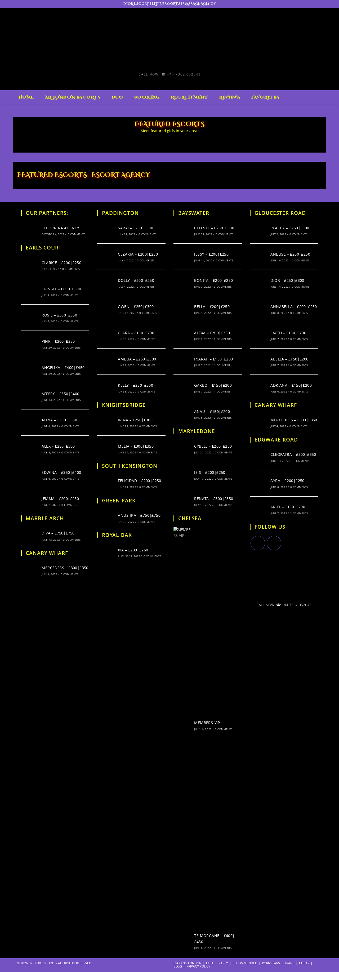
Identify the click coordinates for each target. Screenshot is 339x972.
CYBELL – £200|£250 (213, 446)
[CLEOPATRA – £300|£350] (259, 457)
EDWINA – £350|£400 (61, 472)
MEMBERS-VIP (207, 722)
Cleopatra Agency (60, 227)
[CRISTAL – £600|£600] (30, 291)
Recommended (245, 963)
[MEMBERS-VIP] (182, 725)
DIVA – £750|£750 (58, 533)
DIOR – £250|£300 (287, 280)
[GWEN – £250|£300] (106, 309)
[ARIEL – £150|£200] (259, 510)
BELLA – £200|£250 (212, 306)
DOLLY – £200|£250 (136, 280)
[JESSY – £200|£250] (182, 257)
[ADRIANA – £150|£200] (259, 388)
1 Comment (222, 365)
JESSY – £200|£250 (211, 254)
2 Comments (146, 391)
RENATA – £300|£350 (213, 498)
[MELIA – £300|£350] (106, 449)
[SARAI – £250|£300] (106, 230)
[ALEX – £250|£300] (30, 449)
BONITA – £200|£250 (213, 280)
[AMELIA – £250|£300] (106, 362)
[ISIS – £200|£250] (182, 475)
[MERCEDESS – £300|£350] (30, 570)
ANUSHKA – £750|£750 (139, 515)
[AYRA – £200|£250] (259, 483)
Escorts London (187, 963)
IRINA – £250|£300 (135, 419)
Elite (210, 963)
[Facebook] (274, 543)
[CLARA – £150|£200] (106, 335)
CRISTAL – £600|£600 (61, 288)
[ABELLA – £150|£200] (259, 362)
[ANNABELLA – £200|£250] (259, 309)
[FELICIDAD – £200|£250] (106, 483)
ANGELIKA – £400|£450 (63, 367)
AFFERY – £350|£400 (60, 393)
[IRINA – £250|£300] (106, 422)
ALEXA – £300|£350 (212, 332)
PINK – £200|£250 (58, 341)
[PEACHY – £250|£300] (259, 230)
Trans (289, 963)
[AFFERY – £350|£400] (30, 396)
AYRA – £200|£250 (287, 480)
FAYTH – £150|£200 (288, 332)
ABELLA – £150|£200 (289, 359)
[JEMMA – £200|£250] (30, 501)
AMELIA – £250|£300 (137, 359)
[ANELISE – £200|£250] (259, 257)
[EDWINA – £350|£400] (30, 475)
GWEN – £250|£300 (136, 306)
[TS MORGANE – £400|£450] (182, 941)
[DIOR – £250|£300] (259, 283)
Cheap (304, 963)
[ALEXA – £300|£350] (182, 335)
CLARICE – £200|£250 (61, 262)
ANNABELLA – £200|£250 (293, 306)
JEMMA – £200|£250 (60, 498)
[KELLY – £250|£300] (106, 388)
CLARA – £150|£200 (136, 332)
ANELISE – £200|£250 (290, 254)
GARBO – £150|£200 (213, 385)
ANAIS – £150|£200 (212, 411)
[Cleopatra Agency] (30, 230)
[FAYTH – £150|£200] (259, 335)
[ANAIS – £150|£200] (182, 414)
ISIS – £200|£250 (209, 472)
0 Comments (76, 234)
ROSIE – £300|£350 (59, 315)
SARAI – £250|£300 (135, 227)
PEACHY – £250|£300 (289, 227)
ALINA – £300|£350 (59, 419)
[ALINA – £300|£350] (30, 422)
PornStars (271, 963)
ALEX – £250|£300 (58, 446)
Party (223, 963)
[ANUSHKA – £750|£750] (106, 518)
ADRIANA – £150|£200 (291, 385)
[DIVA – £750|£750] (30, 536)
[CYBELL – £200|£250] (182, 449)
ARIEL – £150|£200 (287, 506)
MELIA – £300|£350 (136, 446)
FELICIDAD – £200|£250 (139, 480)
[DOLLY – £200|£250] (106, 283)
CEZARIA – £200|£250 (138, 254)
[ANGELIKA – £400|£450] (30, 370)
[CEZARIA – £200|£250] (106, 257)
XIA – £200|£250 (133, 549)
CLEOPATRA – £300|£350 (293, 454)
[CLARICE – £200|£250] (30, 265)
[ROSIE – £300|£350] (30, 318)
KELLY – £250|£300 (135, 385)
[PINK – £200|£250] (30, 344)
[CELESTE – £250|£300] (182, 230)
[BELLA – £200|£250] (182, 309)
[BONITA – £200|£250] (182, 283)
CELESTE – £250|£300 (214, 227)
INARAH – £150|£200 (213, 359)
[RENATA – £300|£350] (182, 501)
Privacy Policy (198, 966)
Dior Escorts (44, 963)
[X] (258, 543)
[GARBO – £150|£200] (182, 388)
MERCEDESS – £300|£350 (65, 567)
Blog (177, 966)
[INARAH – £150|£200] (182, 362)
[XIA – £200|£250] (106, 552)
